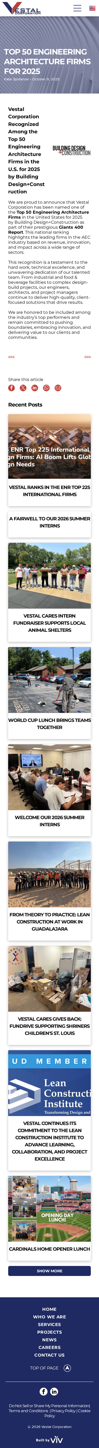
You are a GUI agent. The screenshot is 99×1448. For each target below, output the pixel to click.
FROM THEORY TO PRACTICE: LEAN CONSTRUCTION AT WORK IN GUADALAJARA (50, 922)
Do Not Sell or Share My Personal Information (49, 1405)
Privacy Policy (63, 1410)
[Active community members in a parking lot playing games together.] (49, 680)
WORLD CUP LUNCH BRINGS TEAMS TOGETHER (49, 723)
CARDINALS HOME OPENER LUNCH (49, 1249)
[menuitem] (49, 1309)
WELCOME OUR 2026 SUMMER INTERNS (49, 821)
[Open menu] (77, 8)
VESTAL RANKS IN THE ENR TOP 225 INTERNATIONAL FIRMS (49, 491)
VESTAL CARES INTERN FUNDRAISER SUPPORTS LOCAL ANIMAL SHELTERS (49, 623)
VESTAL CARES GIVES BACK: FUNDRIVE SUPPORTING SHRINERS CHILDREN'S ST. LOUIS (49, 1026)
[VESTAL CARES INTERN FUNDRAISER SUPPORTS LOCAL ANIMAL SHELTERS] (49, 576)
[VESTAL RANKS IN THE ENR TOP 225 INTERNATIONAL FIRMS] (49, 447)
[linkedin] (54, 1392)
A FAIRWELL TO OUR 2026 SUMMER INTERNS (49, 522)
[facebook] (44, 1392)
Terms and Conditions (28, 1410)
